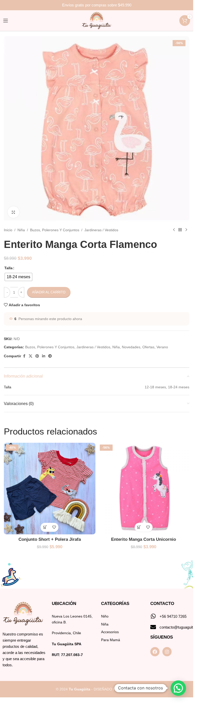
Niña (21, 230)
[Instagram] (167, 651)
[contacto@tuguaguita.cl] (153, 627)
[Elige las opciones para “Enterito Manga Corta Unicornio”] (139, 527)
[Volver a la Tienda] (180, 230)
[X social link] (30, 356)
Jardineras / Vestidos (101, 230)
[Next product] (186, 230)
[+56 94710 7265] (153, 616)
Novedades (131, 347)
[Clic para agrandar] (13, 212)
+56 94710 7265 (173, 616)
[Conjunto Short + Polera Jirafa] (49, 488)
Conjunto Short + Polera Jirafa (49, 539)
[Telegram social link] (50, 356)
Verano (162, 347)
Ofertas (148, 347)
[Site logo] (97, 20)
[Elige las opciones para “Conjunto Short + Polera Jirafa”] (45, 527)
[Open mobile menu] (5, 20)
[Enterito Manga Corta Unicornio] (144, 488)
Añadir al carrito (48, 292)
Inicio (8, 230)
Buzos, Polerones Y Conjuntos (54, 230)
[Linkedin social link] (44, 356)
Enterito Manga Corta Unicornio (143, 539)
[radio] (18, 277)
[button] (178, 688)
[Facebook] (155, 651)
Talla (8, 268)
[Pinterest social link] (37, 356)
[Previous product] (174, 230)
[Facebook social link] (24, 356)
